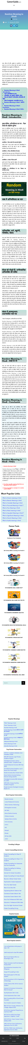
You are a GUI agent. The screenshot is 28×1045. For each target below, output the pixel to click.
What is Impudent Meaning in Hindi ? (13, 513)
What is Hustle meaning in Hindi (12, 520)
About (3, 1038)
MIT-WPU (7, 810)
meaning (15, 19)
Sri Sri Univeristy (8, 821)
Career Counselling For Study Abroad (14, 876)
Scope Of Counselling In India (11, 972)
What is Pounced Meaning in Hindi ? (13, 505)
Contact (17, 1038)
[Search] (23, 683)
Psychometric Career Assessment (12, 881)
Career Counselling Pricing (11, 908)
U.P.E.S (6, 824)
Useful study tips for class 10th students (13, 952)
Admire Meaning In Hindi (10, 743)
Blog (24, 1038)
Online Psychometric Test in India (12, 995)
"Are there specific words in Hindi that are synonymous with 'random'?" (14, 485)
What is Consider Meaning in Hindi (12, 503)
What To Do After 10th (9, 887)
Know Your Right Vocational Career (13, 905)
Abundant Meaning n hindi (10, 727)
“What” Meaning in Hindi (10, 723)
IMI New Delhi (8, 836)
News (10, 1038)
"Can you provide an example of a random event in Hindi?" (14, 488)
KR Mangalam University (10, 807)
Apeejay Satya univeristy (11, 819)
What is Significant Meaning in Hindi (13, 515)
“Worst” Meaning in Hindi (10, 725)
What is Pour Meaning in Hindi (11, 508)
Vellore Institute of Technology (12, 804)
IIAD (6, 827)
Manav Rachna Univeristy (11, 813)
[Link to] (14, 534)
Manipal (7, 830)
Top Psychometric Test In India (11, 992)
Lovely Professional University (12, 802)
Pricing (23, 1041)
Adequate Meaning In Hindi (10, 741)
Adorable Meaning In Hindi (10, 746)
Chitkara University (9, 816)
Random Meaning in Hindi (10, 466)
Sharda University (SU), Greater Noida (13, 772)
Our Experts (14, 1041)
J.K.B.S (6, 839)
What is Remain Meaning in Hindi (12, 500)
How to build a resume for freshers (12, 1003)
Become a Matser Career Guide (12, 879)
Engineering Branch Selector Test (12, 890)
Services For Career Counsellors (12, 873)
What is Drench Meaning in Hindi (12, 518)
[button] (11, 26)
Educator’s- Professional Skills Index (13, 902)
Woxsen (6, 833)
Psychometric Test (4, 1041)
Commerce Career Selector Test (12, 893)
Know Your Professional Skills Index (13, 899)
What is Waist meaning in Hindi (11, 510)
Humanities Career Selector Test (12, 896)
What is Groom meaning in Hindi (12, 498)
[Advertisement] (14, 700)
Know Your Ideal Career (10, 884)
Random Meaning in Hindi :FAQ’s (14, 109)
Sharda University (9, 799)
